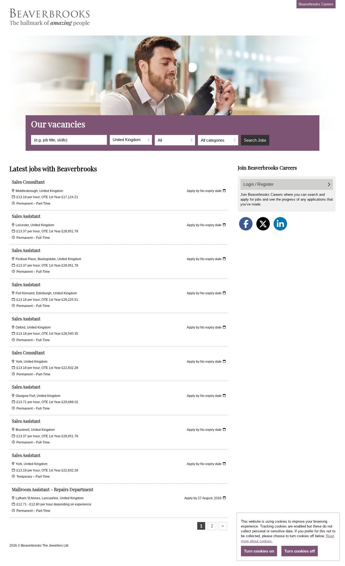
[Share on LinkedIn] (280, 223)
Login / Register (258, 184)
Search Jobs (255, 140)
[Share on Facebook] (246, 223)
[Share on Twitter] (263, 223)
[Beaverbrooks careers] (49, 17)
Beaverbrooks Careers (316, 4)
